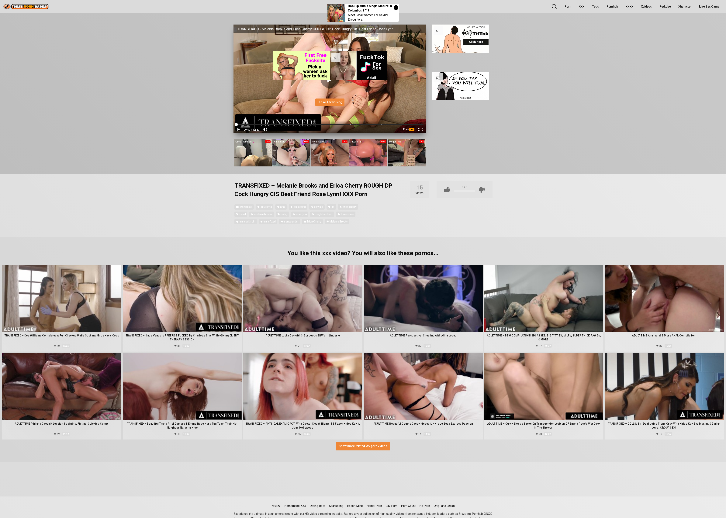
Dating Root (317, 506)
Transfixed (245, 206)
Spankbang (336, 506)
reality (284, 214)
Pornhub (612, 6)
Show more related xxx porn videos (363, 446)
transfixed (269, 221)
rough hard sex (323, 214)
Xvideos (646, 6)
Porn (568, 6)
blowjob (318, 206)
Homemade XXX (295, 506)
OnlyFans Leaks (444, 506)
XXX (581, 6)
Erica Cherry (313, 221)
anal (282, 206)
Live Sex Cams (709, 6)
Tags (595, 6)
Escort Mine (355, 506)
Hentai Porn (374, 506)
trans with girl (247, 221)
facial (242, 214)
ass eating (299, 206)
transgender (291, 221)
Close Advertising (330, 102)
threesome (347, 214)
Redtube (665, 6)
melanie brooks (263, 214)
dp (332, 206)
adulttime (266, 206)
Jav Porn (391, 506)
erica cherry (349, 206)
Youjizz (276, 506)
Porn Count (408, 506)
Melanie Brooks (338, 221)
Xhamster (685, 6)
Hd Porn (424, 506)
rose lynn (301, 214)
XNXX (629, 6)
